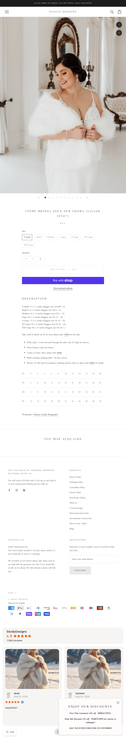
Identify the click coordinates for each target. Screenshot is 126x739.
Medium (50, 237)
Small (39, 237)
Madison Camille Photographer (46, 414)
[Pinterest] (24, 490)
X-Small (27, 237)
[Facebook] (9, 490)
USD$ (10, 593)
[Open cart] (119, 12)
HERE (66, 335)
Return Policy (75, 477)
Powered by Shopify (16, 603)
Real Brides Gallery (78, 498)
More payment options (63, 288)
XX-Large (88, 237)
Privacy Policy (75, 492)
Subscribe (80, 570)
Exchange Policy (76, 482)
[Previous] (38, 197)
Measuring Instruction (79, 513)
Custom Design (76, 508)
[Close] (117, 702)
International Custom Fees (81, 518)
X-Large (75, 237)
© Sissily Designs (18, 599)
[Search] (112, 11)
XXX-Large (28, 245)
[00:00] (63, 105)
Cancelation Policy (77, 487)
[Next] (87, 197)
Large (63, 237)
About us (73, 503)
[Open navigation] (7, 11)
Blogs (72, 529)
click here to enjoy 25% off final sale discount (63, 3)
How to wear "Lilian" (78, 523)
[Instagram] (17, 490)
